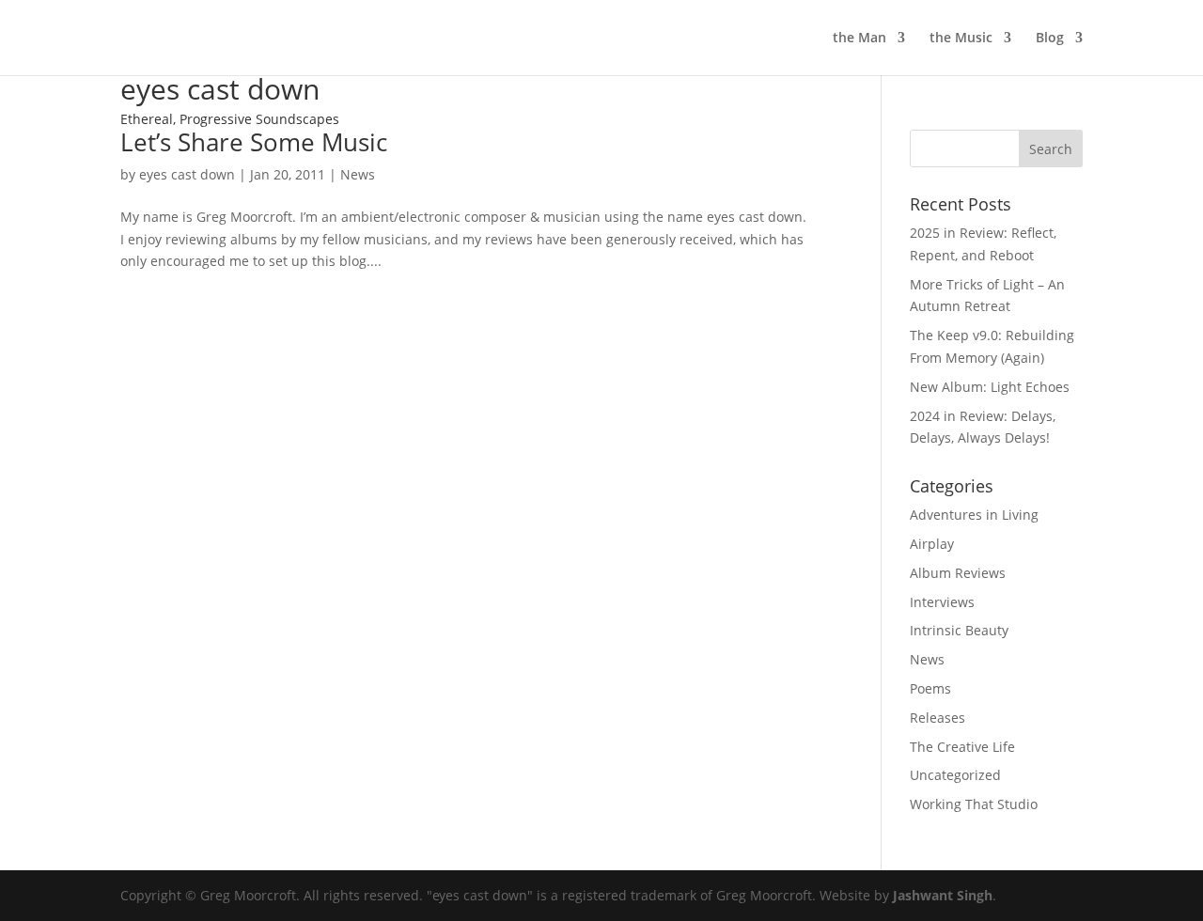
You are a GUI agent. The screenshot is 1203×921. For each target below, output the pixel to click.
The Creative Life (962, 747)
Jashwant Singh (942, 895)
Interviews (942, 602)
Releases (937, 717)
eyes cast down (187, 174)
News (357, 174)
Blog (1050, 38)
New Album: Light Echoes (990, 387)
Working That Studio (974, 804)
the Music (961, 38)
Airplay (932, 544)
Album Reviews (958, 573)
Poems (930, 688)
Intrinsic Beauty (959, 630)
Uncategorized (955, 775)
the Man (859, 38)
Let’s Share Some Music (253, 142)
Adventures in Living (974, 514)
